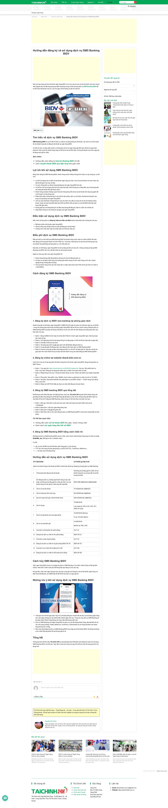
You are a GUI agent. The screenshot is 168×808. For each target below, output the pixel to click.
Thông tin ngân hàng (37, 13)
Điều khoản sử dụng (80, 794)
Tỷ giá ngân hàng (77, 2)
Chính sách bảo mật (80, 790)
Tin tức (110, 2)
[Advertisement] (83, 31)
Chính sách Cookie (79, 792)
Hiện (41, 130)
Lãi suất (100, 2)
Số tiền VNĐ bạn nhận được (112, 96)
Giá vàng (54, 2)
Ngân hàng (44, 16)
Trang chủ (34, 16)
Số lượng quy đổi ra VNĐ (112, 82)
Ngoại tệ (90, 2)
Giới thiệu (76, 788)
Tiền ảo (64, 2)
